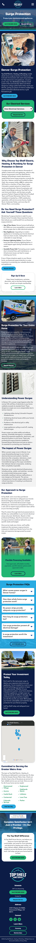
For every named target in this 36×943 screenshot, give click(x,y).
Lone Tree (23, 797)
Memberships (18, 933)
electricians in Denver (19, 82)
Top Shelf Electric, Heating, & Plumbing (14, 74)
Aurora (6, 791)
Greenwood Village (8, 787)
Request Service (26, 24)
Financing (18, 928)
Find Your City (9, 806)
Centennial (8, 797)
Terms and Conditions (14, 940)
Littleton (23, 794)
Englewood (24, 786)
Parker (22, 800)
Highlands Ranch (23, 790)
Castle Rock (8, 794)
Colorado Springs (7, 801)
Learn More (18, 287)
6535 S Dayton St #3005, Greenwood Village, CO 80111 (17, 910)
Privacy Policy (23, 940)
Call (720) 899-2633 (11, 24)
